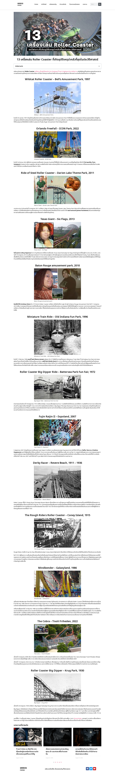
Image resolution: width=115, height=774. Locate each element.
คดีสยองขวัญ (52, 4)
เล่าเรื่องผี (43, 4)
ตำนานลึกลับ (63, 4)
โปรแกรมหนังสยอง (74, 4)
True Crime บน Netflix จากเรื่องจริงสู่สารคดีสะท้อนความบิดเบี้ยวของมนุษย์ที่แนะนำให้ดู (27, 751)
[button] (99, 66)
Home (36, 4)
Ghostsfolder (78, 719)
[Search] (99, 4)
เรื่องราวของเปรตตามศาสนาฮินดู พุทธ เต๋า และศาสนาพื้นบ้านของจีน (57, 751)
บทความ (85, 4)
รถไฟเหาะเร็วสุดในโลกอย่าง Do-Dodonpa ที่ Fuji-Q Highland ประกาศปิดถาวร (56, 71)
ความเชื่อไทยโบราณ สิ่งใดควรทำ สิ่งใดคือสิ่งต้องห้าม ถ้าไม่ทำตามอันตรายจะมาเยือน (86, 751)
